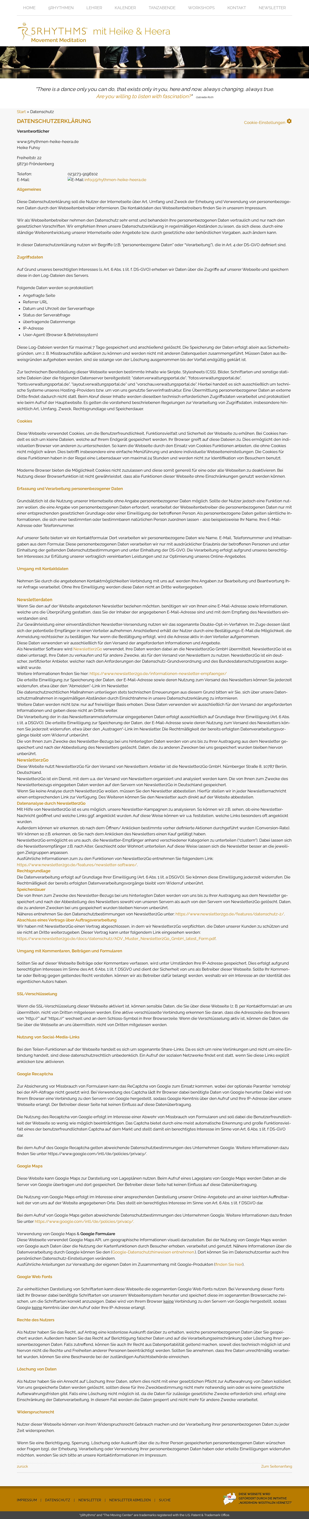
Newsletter (272, 7)
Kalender (125, 7)
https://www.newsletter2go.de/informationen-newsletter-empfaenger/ (158, 673)
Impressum (27, 1500)
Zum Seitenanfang (276, 1466)
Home (29, 7)
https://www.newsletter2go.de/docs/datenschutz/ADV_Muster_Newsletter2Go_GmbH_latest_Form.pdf (116, 938)
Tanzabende (162, 7)
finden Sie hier (228, 1264)
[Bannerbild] (154, 62)
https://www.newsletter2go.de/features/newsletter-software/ (77, 864)
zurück (22, 1466)
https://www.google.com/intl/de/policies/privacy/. (84, 1221)
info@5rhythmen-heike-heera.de (115, 179)
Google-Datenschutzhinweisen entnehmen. (153, 1252)
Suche (165, 1500)
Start (21, 111)
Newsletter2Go (87, 649)
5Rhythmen (61, 7)
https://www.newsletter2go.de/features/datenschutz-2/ (230, 914)
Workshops (201, 7)
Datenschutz (57, 1500)
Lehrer (94, 7)
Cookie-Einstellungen (268, 121)
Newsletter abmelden (130, 1500)
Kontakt (236, 7)
